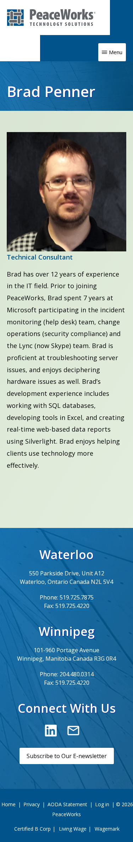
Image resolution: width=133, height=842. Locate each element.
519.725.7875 (77, 597)
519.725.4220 (72, 606)
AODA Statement (67, 804)
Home (8, 804)
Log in (102, 804)
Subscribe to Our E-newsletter (67, 756)
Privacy (31, 804)
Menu (115, 52)
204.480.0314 (77, 674)
